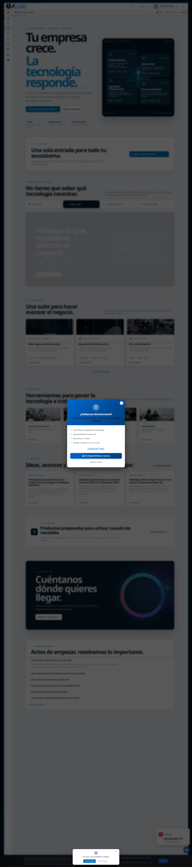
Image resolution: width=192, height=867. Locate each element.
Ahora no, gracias (96, 462)
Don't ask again (102, 861)
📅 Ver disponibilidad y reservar (96, 456)
